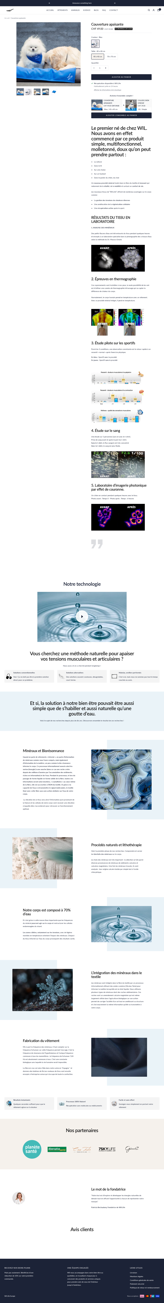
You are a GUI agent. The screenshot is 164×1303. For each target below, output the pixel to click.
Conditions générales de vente (142, 1280)
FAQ (104, 10)
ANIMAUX (75, 10)
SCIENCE (86, 10)
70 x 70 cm (111, 56)
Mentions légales (136, 1276)
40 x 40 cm (97, 56)
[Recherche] (149, 10)
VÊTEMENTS (62, 10)
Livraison (133, 1273)
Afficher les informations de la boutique (107, 90)
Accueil (6, 18)
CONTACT (113, 10)
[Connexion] (154, 10)
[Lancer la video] (82, 616)
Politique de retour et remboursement (145, 1288)
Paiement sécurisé (137, 1284)
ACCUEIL (50, 10)
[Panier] (158, 10)
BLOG (96, 10)
